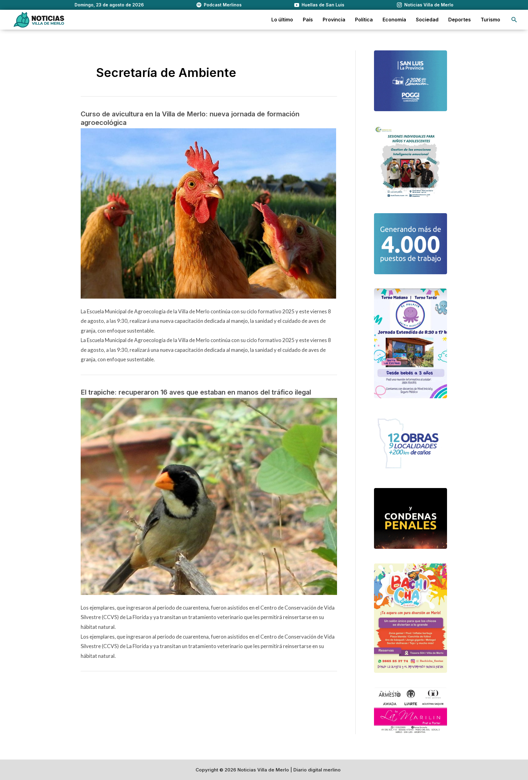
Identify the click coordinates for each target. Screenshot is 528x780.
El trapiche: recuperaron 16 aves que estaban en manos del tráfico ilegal (196, 392)
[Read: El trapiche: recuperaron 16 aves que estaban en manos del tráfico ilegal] (209, 496)
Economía (394, 19)
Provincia (334, 19)
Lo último (282, 19)
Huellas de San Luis (323, 4)
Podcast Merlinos (223, 4)
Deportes (459, 19)
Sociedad (427, 19)
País (308, 19)
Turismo (490, 19)
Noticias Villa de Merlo (428, 4)
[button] (514, 20)
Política (364, 19)
